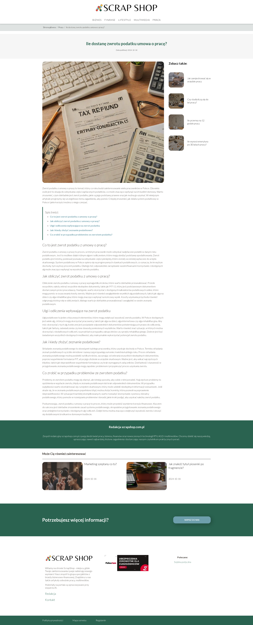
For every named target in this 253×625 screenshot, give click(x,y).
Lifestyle (124, 19)
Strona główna (49, 27)
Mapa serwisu (79, 620)
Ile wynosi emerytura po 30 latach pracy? (197, 143)
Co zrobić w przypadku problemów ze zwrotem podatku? (81, 234)
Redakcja (50, 593)
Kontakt (50, 599)
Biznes (96, 19)
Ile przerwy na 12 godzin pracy (195, 122)
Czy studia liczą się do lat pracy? (197, 101)
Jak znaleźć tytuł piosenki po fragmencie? (186, 465)
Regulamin (101, 620)
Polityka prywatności (52, 620)
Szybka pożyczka (182, 562)
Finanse (109, 19)
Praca (157, 19)
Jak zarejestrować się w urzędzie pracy (199, 80)
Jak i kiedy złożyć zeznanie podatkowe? (71, 230)
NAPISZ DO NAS (191, 520)
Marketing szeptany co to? (100, 464)
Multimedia (142, 19)
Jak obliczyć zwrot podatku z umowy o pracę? (75, 221)
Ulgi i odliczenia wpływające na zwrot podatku (75, 225)
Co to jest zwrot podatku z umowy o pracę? (73, 216)
